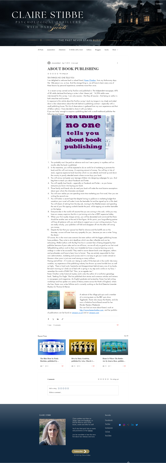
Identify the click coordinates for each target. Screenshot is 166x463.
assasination (51, 50)
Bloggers (98, 50)
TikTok (75, 421)
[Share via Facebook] (48, 319)
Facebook (87, 421)
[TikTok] (128, 425)
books (107, 50)
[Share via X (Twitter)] (53, 319)
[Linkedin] (132, 425)
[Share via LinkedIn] (58, 319)
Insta (79, 421)
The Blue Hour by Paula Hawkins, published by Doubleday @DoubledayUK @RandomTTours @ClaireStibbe (50, 359)
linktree (90, 431)
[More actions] (117, 63)
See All (126, 336)
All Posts (40, 50)
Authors (88, 50)
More (114, 50)
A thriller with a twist (76, 50)
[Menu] (159, 11)
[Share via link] (62, 319)
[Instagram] (124, 425)
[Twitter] (136, 425)
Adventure (62, 50)
